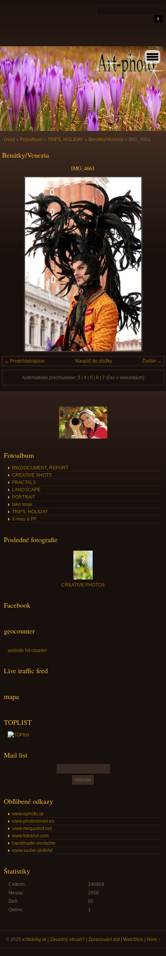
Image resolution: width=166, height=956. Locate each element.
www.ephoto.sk (28, 814)
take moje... (24, 504)
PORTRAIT (23, 497)
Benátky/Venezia (106, 139)
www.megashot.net (32, 828)
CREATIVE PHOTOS (83, 585)
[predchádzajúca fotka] (14, 264)
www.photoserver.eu (33, 821)
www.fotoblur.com (30, 835)
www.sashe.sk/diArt (32, 850)
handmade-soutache (34, 843)
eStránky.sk (34, 939)
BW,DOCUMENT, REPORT (40, 467)
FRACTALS (24, 482)
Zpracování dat (104, 939)
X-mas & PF (24, 519)
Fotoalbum (31, 139)
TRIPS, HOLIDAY (65, 139)
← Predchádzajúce (24, 361)
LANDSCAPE (26, 489)
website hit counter (27, 650)
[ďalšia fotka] (151, 264)
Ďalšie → (152, 361)
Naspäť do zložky (93, 361)
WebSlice (133, 939)
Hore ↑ (154, 939)
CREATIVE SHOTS (32, 475)
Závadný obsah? (67, 939)
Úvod (9, 139)
